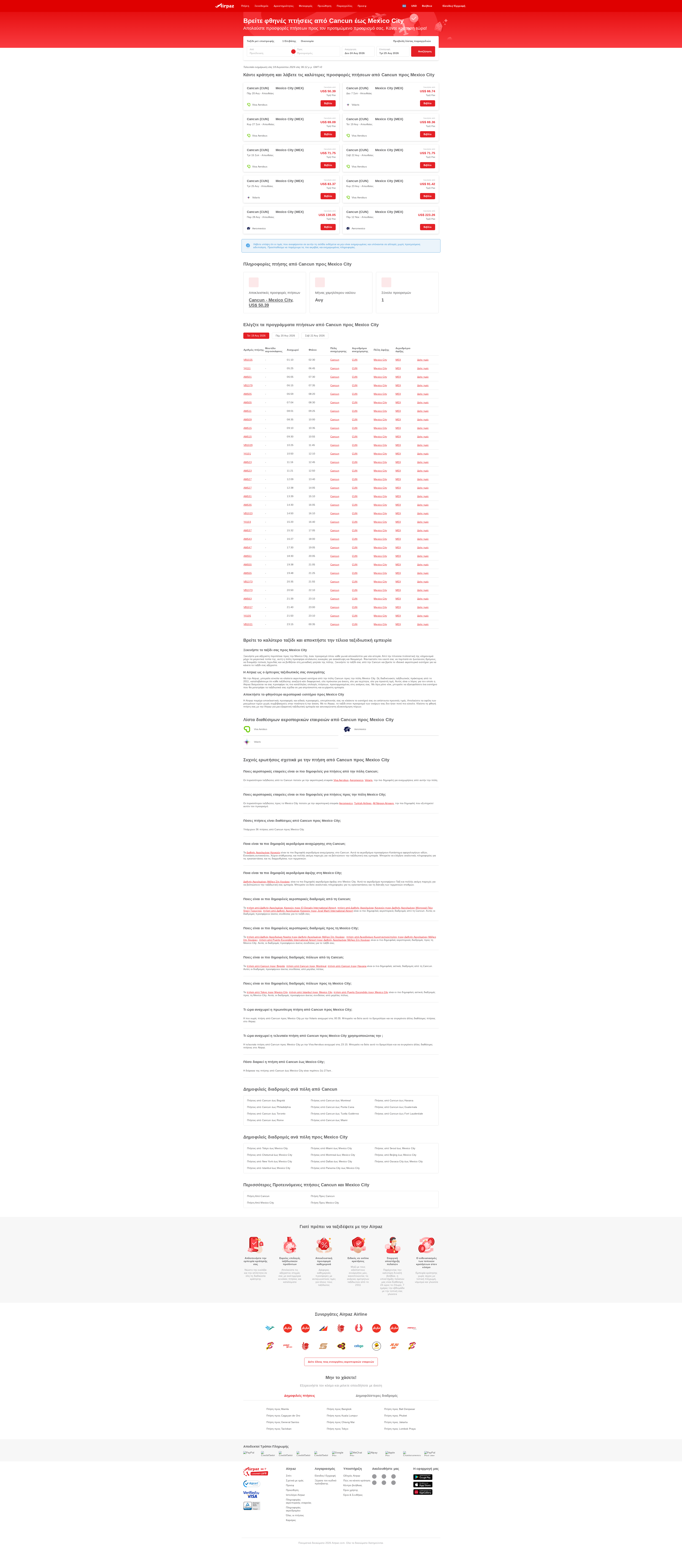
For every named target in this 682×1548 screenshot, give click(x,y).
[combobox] (270, 53)
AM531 (247, 496)
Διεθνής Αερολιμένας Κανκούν (263, 852)
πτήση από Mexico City (260, 1202)
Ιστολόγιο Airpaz (295, 1494)
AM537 (247, 530)
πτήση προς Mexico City (325, 1202)
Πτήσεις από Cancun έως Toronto (266, 1113)
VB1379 (248, 385)
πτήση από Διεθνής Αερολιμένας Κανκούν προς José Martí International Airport (308, 910)
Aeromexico (356, 780)
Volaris (368, 780)
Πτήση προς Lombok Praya (400, 1428)
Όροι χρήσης (350, 1490)
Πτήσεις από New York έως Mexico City (269, 1161)
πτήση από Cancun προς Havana (347, 966)
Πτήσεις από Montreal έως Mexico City (333, 1154)
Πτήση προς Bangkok (339, 1409)
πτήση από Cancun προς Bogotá (266, 966)
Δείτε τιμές (423, 359)
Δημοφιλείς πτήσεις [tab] (299, 1395)
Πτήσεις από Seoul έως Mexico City (395, 1148)
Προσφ (290, 1485)
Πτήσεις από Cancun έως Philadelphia (269, 1107)
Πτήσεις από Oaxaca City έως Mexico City (399, 1161)
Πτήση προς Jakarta (396, 1422)
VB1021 (248, 624)
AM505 (247, 393)
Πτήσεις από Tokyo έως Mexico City (267, 1148)
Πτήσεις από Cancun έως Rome (265, 1120)
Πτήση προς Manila (277, 1409)
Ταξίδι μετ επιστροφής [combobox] (260, 41)
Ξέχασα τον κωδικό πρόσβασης (325, 1482)
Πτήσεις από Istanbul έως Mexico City (268, 1168)
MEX (398, 359)
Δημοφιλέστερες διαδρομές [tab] (377, 1395)
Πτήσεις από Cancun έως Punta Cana (332, 1107)
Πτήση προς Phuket (395, 1415)
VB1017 (248, 607)
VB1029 (248, 445)
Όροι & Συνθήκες (353, 1494)
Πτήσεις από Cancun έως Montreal (331, 1100)
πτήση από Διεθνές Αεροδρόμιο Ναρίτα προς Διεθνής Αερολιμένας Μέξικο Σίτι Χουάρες (296, 936)
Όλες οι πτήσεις (295, 1515)
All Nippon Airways (383, 803)
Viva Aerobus (341, 780)
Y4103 (247, 521)
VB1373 (248, 581)
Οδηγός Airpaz (351, 1475)
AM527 (247, 479)
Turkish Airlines (362, 803)
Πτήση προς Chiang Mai (341, 1422)
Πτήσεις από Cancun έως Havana (394, 1100)
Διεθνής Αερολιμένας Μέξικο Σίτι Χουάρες (266, 881)
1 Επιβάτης (289, 41)
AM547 (247, 547)
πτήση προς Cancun (322, 1196)
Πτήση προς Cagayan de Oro (283, 1415)
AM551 (247, 556)
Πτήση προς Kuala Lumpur (342, 1415)
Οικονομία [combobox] (307, 41)
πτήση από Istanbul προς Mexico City (310, 992)
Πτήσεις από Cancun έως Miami (329, 1120)
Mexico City (380, 359)
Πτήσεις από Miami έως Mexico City (331, 1148)
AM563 (247, 598)
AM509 (247, 419)
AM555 (247, 564)
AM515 (247, 428)
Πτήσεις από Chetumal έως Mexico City (269, 1154)
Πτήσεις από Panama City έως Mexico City (335, 1168)
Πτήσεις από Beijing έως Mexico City (395, 1154)
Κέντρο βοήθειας (352, 1485)
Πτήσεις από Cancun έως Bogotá (266, 1100)
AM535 (247, 504)
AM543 (247, 539)
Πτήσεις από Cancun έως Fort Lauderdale (399, 1113)
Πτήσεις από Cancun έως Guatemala (396, 1107)
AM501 (247, 376)
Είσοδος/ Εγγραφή (325, 1475)
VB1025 (248, 359)
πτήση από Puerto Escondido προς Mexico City (361, 992)
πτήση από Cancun (258, 1196)
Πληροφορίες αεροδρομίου (293, 1509)
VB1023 (248, 513)
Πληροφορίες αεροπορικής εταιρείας (298, 1501)
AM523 (247, 462)
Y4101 (247, 453)
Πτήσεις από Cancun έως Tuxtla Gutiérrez (335, 1113)
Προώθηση (292, 1490)
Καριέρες (291, 1520)
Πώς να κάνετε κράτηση (356, 1480)
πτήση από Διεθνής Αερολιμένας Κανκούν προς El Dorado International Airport (291, 907)
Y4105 (247, 615)
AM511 (247, 411)
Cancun (334, 359)
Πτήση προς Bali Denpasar (399, 1409)
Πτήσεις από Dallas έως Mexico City (331, 1161)
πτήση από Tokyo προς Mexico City (267, 992)
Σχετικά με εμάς (295, 1480)
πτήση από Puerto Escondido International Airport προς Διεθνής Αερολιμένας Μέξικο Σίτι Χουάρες (314, 940)
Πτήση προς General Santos (282, 1422)
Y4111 (247, 368)
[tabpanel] (341, 1415)
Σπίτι (288, 1475)
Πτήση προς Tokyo (337, 1428)
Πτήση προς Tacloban (279, 1428)
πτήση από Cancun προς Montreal (306, 966)
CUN (354, 359)
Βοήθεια (427, 5)
